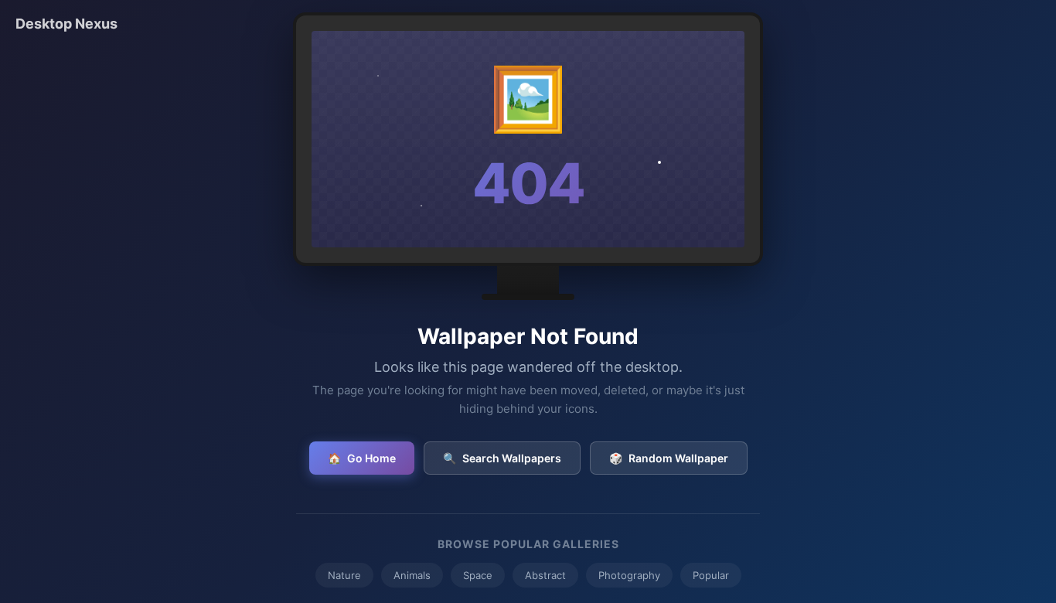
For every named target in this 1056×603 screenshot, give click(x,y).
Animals (412, 575)
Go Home (362, 458)
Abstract (545, 575)
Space (477, 575)
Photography (629, 575)
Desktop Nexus (66, 23)
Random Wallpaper (668, 458)
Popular (711, 575)
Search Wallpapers (502, 458)
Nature (344, 575)
